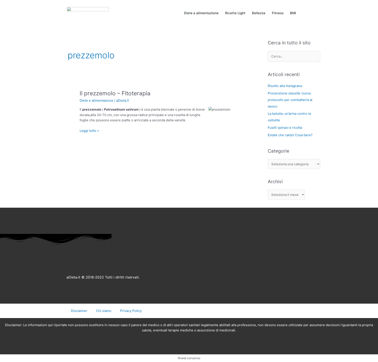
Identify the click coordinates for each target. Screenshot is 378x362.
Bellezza (258, 13)
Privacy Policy (131, 311)
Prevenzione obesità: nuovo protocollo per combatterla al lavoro (290, 99)
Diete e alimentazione (201, 13)
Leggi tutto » (89, 130)
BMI (293, 13)
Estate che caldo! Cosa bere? (290, 135)
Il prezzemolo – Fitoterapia (115, 93)
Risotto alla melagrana (285, 86)
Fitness (278, 13)
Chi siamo (103, 311)
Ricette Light (235, 13)
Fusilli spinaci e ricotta (285, 127)
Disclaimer (79, 311)
